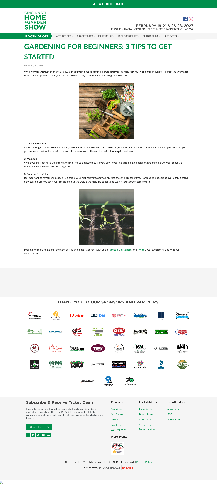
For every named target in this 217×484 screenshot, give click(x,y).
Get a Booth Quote (108, 4)
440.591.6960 (118, 430)
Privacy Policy (144, 462)
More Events (170, 36)
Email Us (116, 425)
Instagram (125, 250)
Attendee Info (63, 36)
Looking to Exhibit (127, 36)
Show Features (85, 36)
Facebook (113, 250)
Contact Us (145, 419)
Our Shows (117, 414)
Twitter (141, 250)
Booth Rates (146, 414)
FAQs (170, 414)
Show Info (173, 409)
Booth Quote (37, 36)
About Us (116, 409)
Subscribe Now (39, 427)
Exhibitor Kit (146, 409)
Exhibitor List (105, 36)
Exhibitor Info (150, 36)
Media (114, 419)
